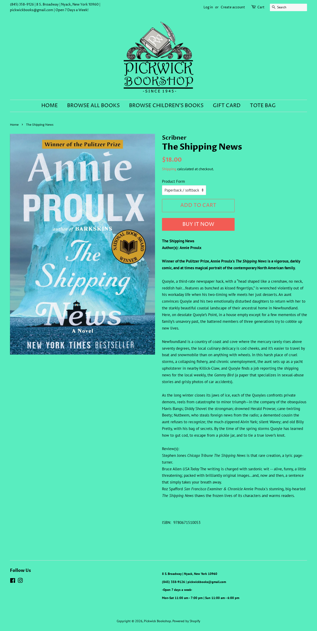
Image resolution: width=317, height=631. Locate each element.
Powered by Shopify (186, 621)
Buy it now (198, 224)
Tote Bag (263, 105)
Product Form (173, 181)
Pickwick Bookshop (157, 621)
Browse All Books (93, 105)
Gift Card (227, 105)
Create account (233, 7)
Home (49, 105)
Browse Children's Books (166, 105)
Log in (208, 7)
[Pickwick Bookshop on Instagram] (20, 581)
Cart (261, 7)
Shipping (169, 169)
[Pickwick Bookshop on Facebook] (12, 581)
